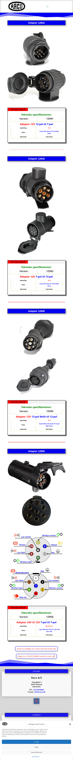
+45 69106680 (38, 690)
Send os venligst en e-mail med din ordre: (35, 648)
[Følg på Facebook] (36, 701)
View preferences (36, 752)
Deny (36, 747)
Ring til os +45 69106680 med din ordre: (35, 656)
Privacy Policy (35, 756)
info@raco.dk (39, 692)
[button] (70, 724)
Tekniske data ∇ (18, 109)
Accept (36, 742)
